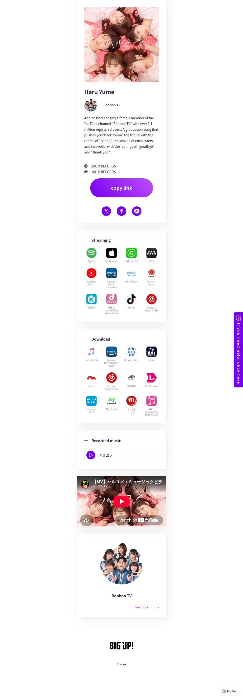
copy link (121, 187)
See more (141, 607)
